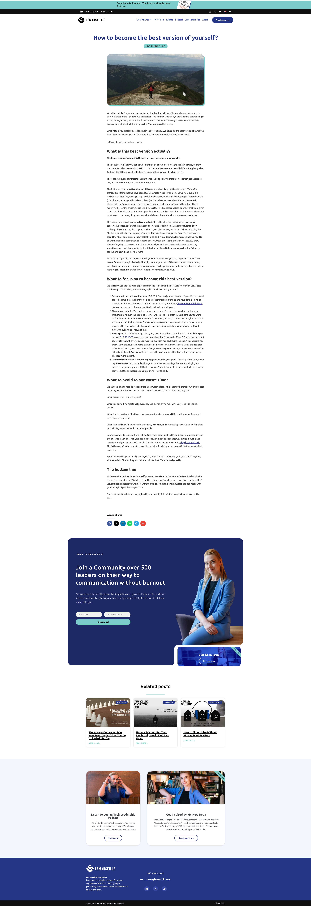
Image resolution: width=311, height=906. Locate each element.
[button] (109, 523)
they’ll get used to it (190, 442)
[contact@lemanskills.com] (81, 11)
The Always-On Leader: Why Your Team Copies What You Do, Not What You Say (107, 735)
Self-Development (156, 46)
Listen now (113, 838)
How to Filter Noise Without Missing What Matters (200, 734)
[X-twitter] (215, 11)
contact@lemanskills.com (98, 11)
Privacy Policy (219, 903)
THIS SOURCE (126, 337)
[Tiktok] (164, 888)
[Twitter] (220, 11)
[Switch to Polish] (230, 11)
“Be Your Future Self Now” (190, 303)
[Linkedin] (210, 11)
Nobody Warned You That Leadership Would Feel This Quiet (152, 735)
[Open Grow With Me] (150, 19)
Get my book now (186, 838)
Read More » (94, 743)
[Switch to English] (225, 11)
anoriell (121, 903)
